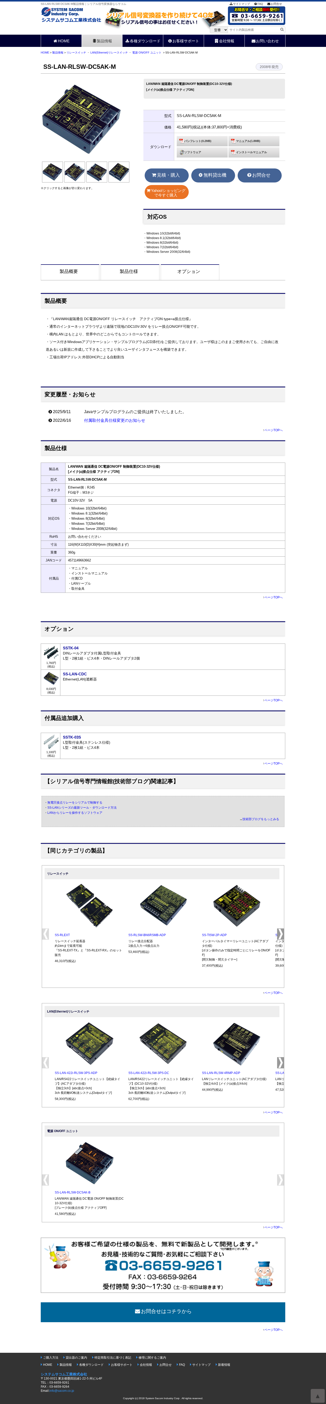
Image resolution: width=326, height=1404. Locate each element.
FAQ (260, 3)
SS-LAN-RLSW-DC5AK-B (72, 1192)
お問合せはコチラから (166, 1311)
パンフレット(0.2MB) (197, 140)
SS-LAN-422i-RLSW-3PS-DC (148, 1073)
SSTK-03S (72, 737)
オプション (188, 271)
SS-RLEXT (62, 935)
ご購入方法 (50, 1357)
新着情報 (224, 1365)
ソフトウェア (192, 152)
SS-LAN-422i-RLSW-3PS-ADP (76, 1073)
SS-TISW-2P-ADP (214, 935)
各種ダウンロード (145, 41)
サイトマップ (241, 3)
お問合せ (276, 3)
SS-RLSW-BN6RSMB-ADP (147, 935)
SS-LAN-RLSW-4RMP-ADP (221, 1073)
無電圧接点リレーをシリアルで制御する (74, 802)
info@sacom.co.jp (61, 1391)
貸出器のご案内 (76, 1357)
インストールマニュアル (251, 152)
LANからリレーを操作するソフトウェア (74, 813)
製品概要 (69, 271)
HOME (64, 41)
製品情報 (104, 41)
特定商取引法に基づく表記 (112, 1357)
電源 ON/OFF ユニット (146, 52)
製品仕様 (129, 271)
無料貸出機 (214, 175)
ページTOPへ (273, 430)
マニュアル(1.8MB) (248, 140)
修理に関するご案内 (152, 1357)
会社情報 (226, 41)
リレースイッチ (76, 52)
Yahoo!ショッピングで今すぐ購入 (168, 192)
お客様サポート (185, 41)
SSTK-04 (70, 648)
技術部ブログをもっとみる (260, 819)
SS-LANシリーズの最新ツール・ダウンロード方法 (82, 807)
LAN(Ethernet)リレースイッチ (109, 52)
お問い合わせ (267, 41)
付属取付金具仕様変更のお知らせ (114, 420)
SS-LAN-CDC (75, 674)
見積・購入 (168, 175)
